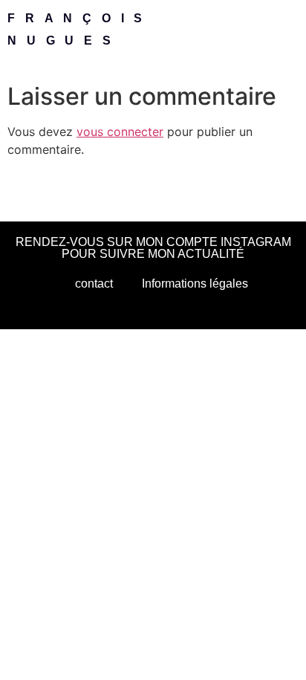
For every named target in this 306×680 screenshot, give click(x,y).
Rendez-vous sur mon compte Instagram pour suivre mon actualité (153, 248)
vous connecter (119, 131)
